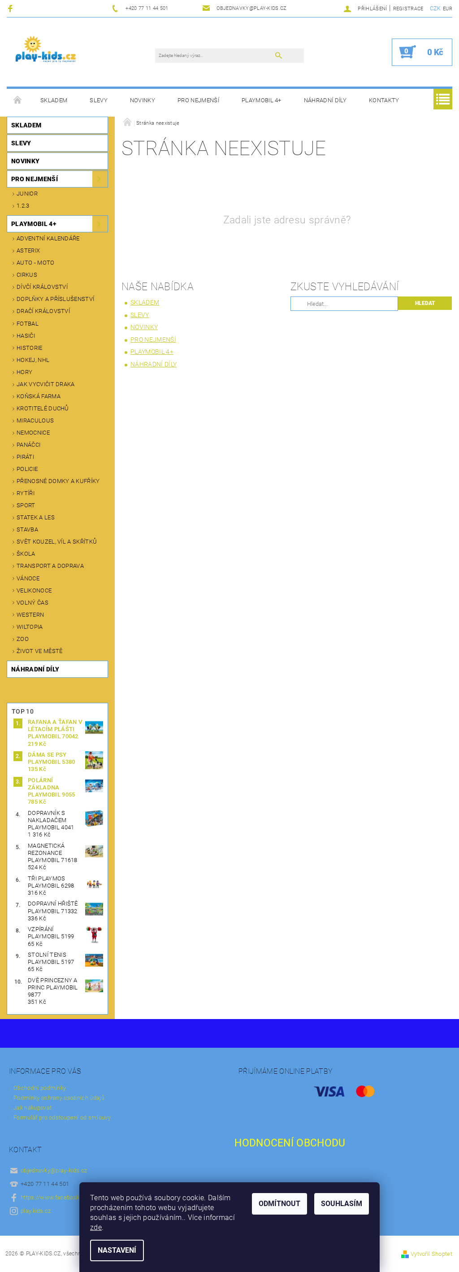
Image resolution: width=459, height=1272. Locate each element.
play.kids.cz (36, 1210)
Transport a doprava (50, 565)
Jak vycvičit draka (46, 384)
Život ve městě (39, 651)
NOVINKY (142, 100)
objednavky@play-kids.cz (54, 1170)
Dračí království (43, 311)
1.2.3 (23, 205)
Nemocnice (33, 432)
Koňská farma (39, 396)
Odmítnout (279, 1203)
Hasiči (26, 335)
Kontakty (384, 100)
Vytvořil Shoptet (431, 1253)
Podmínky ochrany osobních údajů (58, 1097)
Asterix (28, 250)
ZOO (23, 639)
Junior (27, 193)
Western (30, 614)
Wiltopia (30, 626)
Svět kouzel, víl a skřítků (57, 541)
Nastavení (117, 1250)
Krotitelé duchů (43, 408)
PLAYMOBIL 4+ (261, 100)
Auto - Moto (36, 262)
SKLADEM (53, 100)
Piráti (25, 456)
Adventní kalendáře (48, 238)
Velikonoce (34, 590)
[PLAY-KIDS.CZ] (46, 52)
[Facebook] (11, 8)
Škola (26, 553)
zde (96, 1227)
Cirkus (27, 274)
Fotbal (28, 323)
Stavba (27, 529)
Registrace (408, 9)
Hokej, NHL (33, 360)
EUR (447, 9)
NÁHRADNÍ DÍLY (325, 100)
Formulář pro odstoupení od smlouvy (62, 1117)
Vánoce (28, 578)
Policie (27, 469)
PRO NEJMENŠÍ (198, 100)
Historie (30, 347)
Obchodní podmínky (39, 1088)
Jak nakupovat (32, 1107)
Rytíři (26, 493)
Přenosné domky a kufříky (58, 481)
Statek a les (36, 517)
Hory (24, 372)
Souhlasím (341, 1203)
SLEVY (99, 100)
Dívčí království (42, 286)
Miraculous (35, 420)
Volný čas (32, 602)
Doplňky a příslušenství (55, 299)
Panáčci (28, 444)
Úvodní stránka (18, 100)
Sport (26, 505)
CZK (435, 8)
